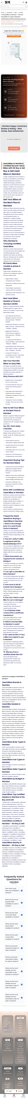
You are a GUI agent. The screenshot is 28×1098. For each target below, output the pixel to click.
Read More (24, 25)
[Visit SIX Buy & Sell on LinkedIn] (20, 1012)
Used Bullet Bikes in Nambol (14, 713)
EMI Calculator (20, 1043)
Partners (20, 1032)
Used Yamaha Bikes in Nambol (10, 693)
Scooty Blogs (20, 1085)
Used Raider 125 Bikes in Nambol (11, 733)
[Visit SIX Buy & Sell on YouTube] (23, 1012)
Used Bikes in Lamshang (8, 836)
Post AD (14, 1096)
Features (20, 1023)
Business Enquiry (7, 1073)
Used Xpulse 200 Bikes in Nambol (12, 725)
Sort (10, 1091)
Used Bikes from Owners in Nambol (11, 774)
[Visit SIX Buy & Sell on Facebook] (13, 1012)
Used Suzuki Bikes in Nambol (15, 691)
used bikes (9, 12)
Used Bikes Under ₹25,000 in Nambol (12, 784)
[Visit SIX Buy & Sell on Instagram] (18, 1012)
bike (15, 12)
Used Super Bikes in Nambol (9, 755)
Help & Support (7, 1045)
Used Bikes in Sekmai (16, 860)
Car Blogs (20, 1081)
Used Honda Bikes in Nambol (10, 687)
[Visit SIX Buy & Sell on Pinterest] (25, 1012)
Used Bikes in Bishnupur (9, 850)
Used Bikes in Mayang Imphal (15, 852)
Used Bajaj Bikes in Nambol (14, 699)
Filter (20, 1091)
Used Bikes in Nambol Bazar (10, 826)
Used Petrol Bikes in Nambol (9, 765)
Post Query (23, 1097)
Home (2, 12)
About (20, 1020)
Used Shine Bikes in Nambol (9, 719)
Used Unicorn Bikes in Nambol (15, 731)
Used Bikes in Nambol (8, 848)
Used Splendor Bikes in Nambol (15, 717)
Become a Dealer (7, 1050)
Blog (20, 1030)
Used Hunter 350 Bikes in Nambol (16, 723)
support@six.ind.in (7, 1031)
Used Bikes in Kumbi (8, 856)
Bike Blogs (20, 1083)
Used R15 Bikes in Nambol (9, 715)
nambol (21, 12)
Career (20, 1027)
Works (20, 1025)
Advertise (8, 1071)
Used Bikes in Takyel (16, 840)
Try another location (14, 36)
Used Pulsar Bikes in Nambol (9, 709)
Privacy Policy (20, 1075)
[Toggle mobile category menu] (2, 2)
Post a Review (14, 148)
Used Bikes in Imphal (20, 848)
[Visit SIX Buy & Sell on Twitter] (16, 1012)
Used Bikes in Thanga (20, 854)
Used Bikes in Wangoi (19, 862)
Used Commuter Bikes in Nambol (11, 747)
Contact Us (7, 1043)
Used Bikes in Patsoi (12, 838)
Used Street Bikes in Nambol (15, 753)
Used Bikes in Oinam (12, 832)
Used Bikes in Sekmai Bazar (17, 834)
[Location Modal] (23, 2)
